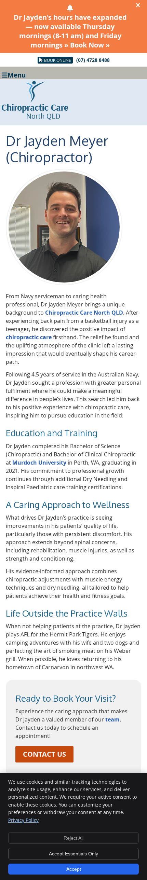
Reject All (73, 838)
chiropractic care (29, 337)
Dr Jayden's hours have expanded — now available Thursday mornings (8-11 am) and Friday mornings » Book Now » (70, 31)
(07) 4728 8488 (93, 60)
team (112, 719)
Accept (73, 869)
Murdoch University (39, 462)
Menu (17, 74)
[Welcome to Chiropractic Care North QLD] (35, 118)
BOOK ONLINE (57, 60)
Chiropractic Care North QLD (84, 312)
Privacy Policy (23, 820)
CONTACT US (44, 754)
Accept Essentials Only (73, 853)
